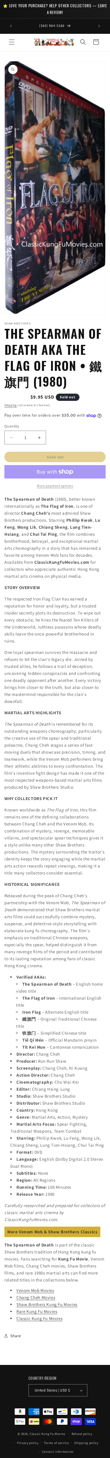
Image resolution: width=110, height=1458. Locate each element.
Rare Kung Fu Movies (36, 1311)
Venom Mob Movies (35, 1290)
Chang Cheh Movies (35, 1297)
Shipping (10, 405)
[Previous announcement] (10, 26)
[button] (11, 42)
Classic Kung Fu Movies (39, 1318)
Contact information (58, 1452)
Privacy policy (28, 1443)
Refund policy (82, 1434)
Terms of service (56, 1443)
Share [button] (15, 1335)
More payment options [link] (55, 485)
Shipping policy (86, 1443)
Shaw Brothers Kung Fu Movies (46, 1304)
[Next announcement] (99, 26)
